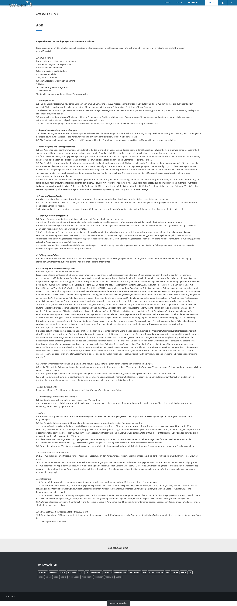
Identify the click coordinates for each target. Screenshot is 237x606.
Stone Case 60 (74, 577)
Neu (167, 572)
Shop (179, 2)
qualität (175, 572)
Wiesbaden (109, 577)
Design (62, 572)
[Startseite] (20, 2)
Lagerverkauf (134, 572)
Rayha (183, 572)
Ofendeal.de (43, 14)
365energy (43, 572)
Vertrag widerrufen (118, 602)
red (190, 572)
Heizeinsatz (72, 572)
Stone (63, 577)
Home (167, 2)
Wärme (118, 577)
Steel (56, 577)
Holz (81, 572)
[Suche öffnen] (232, 2)
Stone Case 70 (87, 577)
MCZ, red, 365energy (156, 572)
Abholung (53, 572)
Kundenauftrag (120, 572)
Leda (144, 572)
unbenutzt (98, 577)
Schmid (48, 577)
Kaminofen (108, 572)
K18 (87, 572)
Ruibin (41, 577)
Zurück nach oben (118, 547)
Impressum (193, 2)
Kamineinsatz (96, 572)
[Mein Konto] (222, 2)
